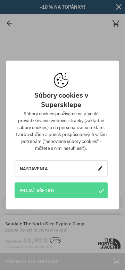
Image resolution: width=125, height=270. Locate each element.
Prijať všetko (36, 190)
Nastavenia (34, 168)
